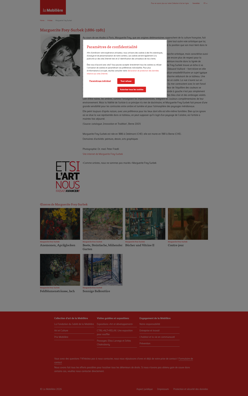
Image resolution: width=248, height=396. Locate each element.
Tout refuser (126, 81)
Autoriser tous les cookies (131, 89)
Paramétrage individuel (100, 81)
